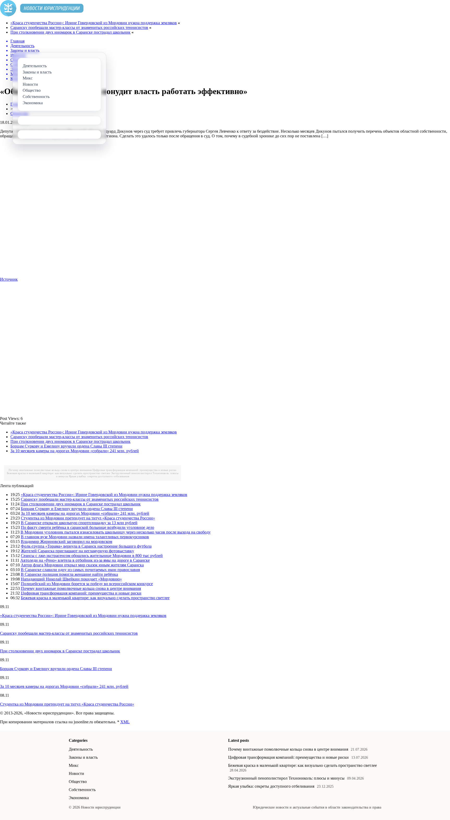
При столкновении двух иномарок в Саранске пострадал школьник (70, 32)
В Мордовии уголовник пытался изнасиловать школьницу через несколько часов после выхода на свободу (116, 532)
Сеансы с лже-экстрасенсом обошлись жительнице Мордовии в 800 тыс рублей (92, 555)
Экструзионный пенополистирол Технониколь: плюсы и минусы (286, 778)
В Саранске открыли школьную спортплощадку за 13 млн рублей (79, 523)
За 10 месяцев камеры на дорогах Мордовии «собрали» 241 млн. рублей (74, 451)
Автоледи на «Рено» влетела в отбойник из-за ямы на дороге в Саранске (85, 560)
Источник (9, 279)
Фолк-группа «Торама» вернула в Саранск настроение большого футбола (86, 546)
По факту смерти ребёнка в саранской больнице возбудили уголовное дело (87, 527)
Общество (78, 781)
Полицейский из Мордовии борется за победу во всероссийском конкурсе (87, 584)
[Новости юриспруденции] (42, 15)
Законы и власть (83, 757)
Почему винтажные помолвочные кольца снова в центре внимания (50, 470)
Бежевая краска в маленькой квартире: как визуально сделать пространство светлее (58, 473)
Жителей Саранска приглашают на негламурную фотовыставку (77, 551)
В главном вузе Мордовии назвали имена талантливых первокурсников (85, 537)
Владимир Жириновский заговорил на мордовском (66, 541)
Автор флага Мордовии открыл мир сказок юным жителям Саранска (82, 565)
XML (125, 722)
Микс (74, 765)
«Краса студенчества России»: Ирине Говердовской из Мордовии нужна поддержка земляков (93, 23)
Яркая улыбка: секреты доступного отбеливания (99, 476)
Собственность (82, 789)
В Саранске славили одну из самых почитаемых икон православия (80, 569)
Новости (76, 773)
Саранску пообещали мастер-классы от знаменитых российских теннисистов (79, 27)
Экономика (79, 797)
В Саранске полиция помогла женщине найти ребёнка (69, 574)
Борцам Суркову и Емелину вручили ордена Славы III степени (66, 446)
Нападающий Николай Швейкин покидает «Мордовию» (71, 579)
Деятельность (81, 749)
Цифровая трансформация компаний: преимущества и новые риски (134, 470)
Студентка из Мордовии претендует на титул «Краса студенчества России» (88, 518)
